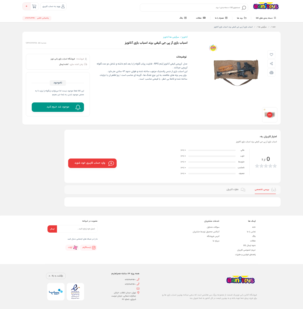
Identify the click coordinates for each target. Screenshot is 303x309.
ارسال (52, 229)
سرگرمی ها (262, 27)
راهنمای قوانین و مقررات (245, 254)
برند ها (240, 18)
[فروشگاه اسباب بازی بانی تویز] (266, 6)
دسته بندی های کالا (264, 18)
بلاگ (181, 18)
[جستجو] (244, 8)
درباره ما (216, 241)
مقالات (199, 18)
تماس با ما (251, 232)
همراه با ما (219, 18)
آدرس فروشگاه (213, 236)
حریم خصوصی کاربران (246, 250)
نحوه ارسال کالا (249, 245)
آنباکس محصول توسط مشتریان (206, 232)
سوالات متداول (213, 227)
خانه (273, 27)
